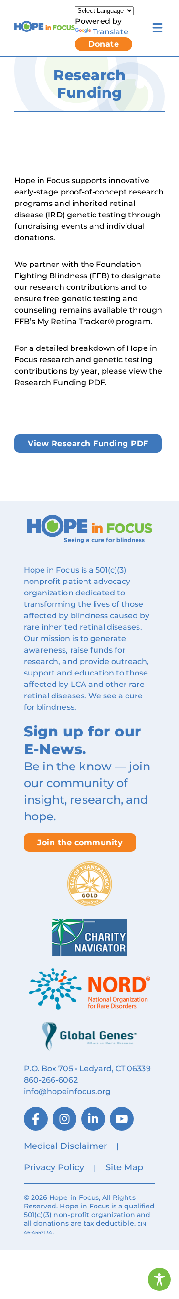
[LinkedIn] (93, 1119)
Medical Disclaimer (65, 1146)
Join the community (80, 842)
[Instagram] (64, 1119)
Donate (103, 44)
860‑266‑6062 (51, 1079)
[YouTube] (122, 1119)
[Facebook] (36, 1119)
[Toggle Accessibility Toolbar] (159, 1279)
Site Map (124, 1167)
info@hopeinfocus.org (67, 1091)
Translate (110, 31)
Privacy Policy (54, 1167)
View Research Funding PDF (88, 443)
